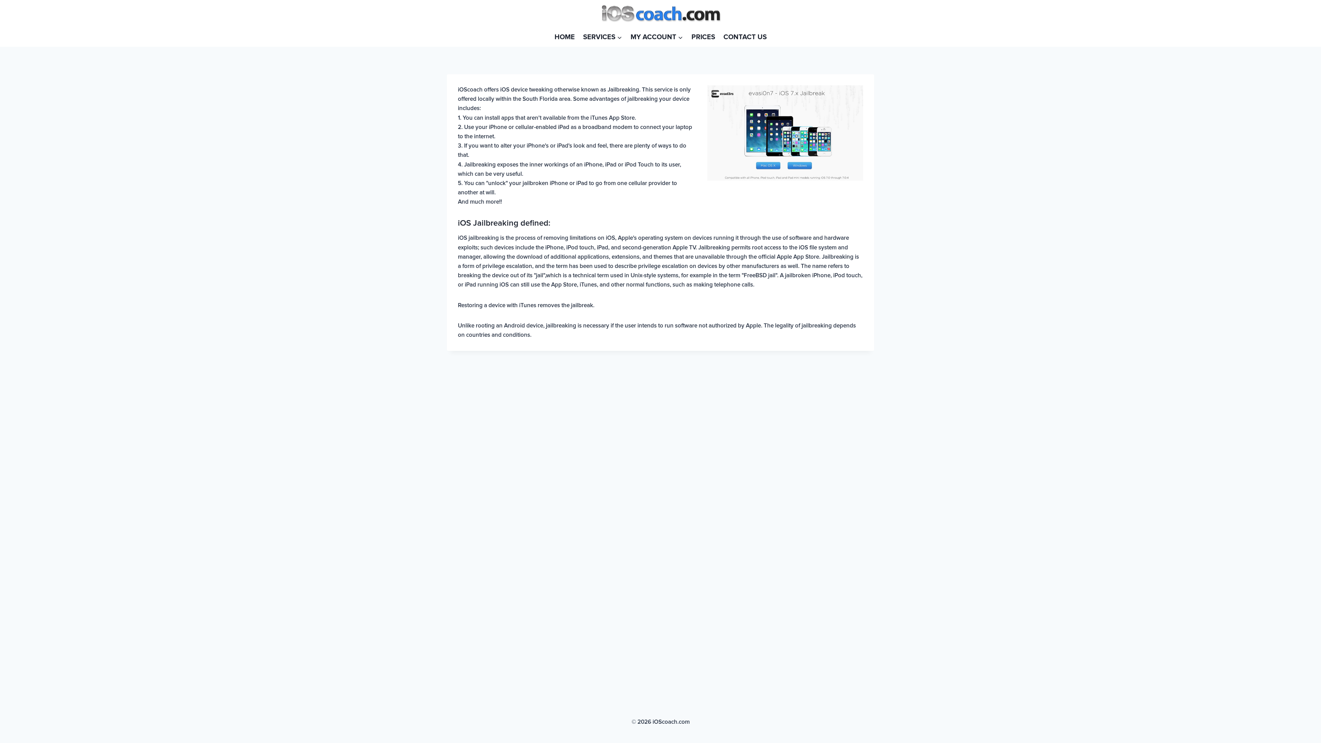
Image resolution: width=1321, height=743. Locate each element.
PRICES (703, 37)
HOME (565, 37)
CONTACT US (745, 37)
